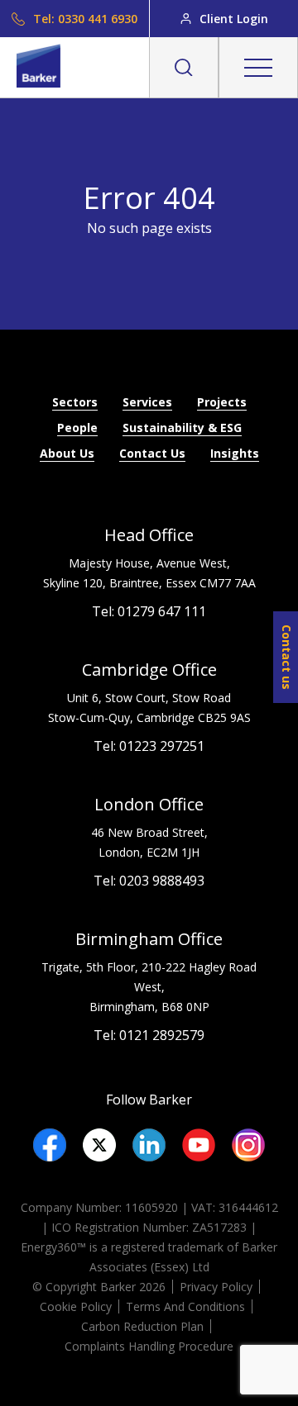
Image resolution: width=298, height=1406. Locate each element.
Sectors (75, 402)
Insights (234, 453)
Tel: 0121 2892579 (149, 1035)
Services (147, 402)
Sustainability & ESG (182, 427)
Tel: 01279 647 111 (149, 611)
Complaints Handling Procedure (149, 1346)
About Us (67, 453)
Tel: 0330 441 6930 (85, 18)
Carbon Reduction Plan (142, 1326)
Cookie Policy (76, 1306)
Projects (222, 402)
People (77, 427)
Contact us (287, 657)
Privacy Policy (216, 1286)
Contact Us (152, 453)
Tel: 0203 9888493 (149, 881)
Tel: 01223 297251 (149, 746)
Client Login (233, 18)
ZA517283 (219, 1227)
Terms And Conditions (185, 1306)
